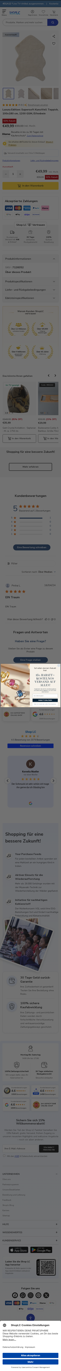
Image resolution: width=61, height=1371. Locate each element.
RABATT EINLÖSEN (45, 700)
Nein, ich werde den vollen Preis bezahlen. (45, 704)
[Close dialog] (58, 665)
